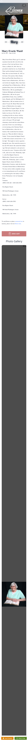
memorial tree (19, 221)
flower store (18, 223)
